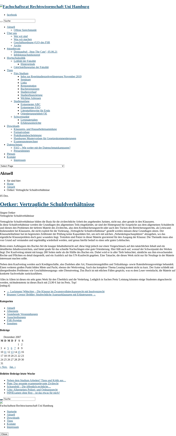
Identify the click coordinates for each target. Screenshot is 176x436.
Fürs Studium (21, 73)
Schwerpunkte (21, 116)
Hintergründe (28, 64)
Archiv (17, 45)
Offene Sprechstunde (25, 30)
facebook (12, 14)
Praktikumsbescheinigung (28, 135)
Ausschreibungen (16, 317)
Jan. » (12, 366)
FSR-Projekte (14, 320)
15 (19, 352)
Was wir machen (23, 39)
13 (12, 352)
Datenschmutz (14, 144)
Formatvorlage (22, 132)
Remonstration (28, 85)
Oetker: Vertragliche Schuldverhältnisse (47, 204)
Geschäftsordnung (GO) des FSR (32, 42)
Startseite (12, 411)
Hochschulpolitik (16, 57)
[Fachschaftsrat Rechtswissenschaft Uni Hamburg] (44, 6)
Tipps (10, 70)
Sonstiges (12, 323)
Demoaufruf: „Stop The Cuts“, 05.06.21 (35, 51)
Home (10, 183)
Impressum (20, 160)
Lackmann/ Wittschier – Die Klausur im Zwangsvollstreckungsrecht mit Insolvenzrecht (55, 291)
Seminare (26, 79)
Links (24, 82)
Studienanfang (21, 101)
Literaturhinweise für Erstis (35, 110)
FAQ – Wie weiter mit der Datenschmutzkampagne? (42, 147)
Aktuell (11, 26)
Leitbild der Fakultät (25, 61)
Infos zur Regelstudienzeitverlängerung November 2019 (51, 76)
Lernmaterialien (29, 119)
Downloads (13, 126)
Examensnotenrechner (26, 141)
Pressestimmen (22, 150)
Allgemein (12, 311)
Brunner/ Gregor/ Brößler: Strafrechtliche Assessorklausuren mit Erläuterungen (51, 294)
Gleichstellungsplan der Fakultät (31, 67)
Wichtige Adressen (31, 98)
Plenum (11, 153)
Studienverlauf (28, 91)
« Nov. (3, 366)
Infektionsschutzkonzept (27, 54)
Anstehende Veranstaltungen (22, 314)
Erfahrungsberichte (31, 122)
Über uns (12, 33)
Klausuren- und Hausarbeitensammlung (35, 129)
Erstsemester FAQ (30, 107)
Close (4, 434)
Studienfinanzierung (31, 95)
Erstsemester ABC (31, 104)
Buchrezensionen (30, 88)
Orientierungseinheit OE (34, 113)
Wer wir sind (21, 36)
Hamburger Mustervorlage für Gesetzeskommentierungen (45, 138)
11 (5, 352)
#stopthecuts (13, 48)
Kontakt (11, 156)
